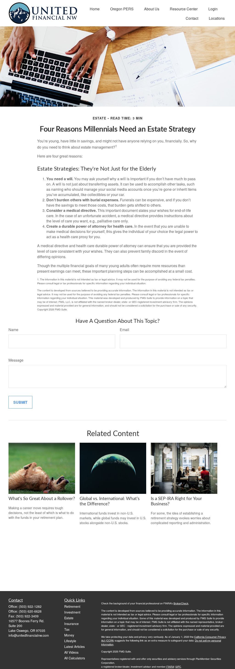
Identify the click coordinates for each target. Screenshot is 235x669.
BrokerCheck (180, 603)
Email (124, 329)
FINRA (170, 666)
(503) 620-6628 (30, 611)
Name (13, 329)
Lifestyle (70, 641)
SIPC (178, 666)
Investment (72, 612)
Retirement (72, 606)
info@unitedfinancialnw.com (28, 635)
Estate (68, 618)
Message (15, 360)
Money (69, 635)
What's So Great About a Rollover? (41, 499)
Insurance (71, 623)
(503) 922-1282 (30, 606)
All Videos (71, 652)
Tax (67, 629)
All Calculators (74, 658)
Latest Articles (74, 646)
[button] (94, 8)
